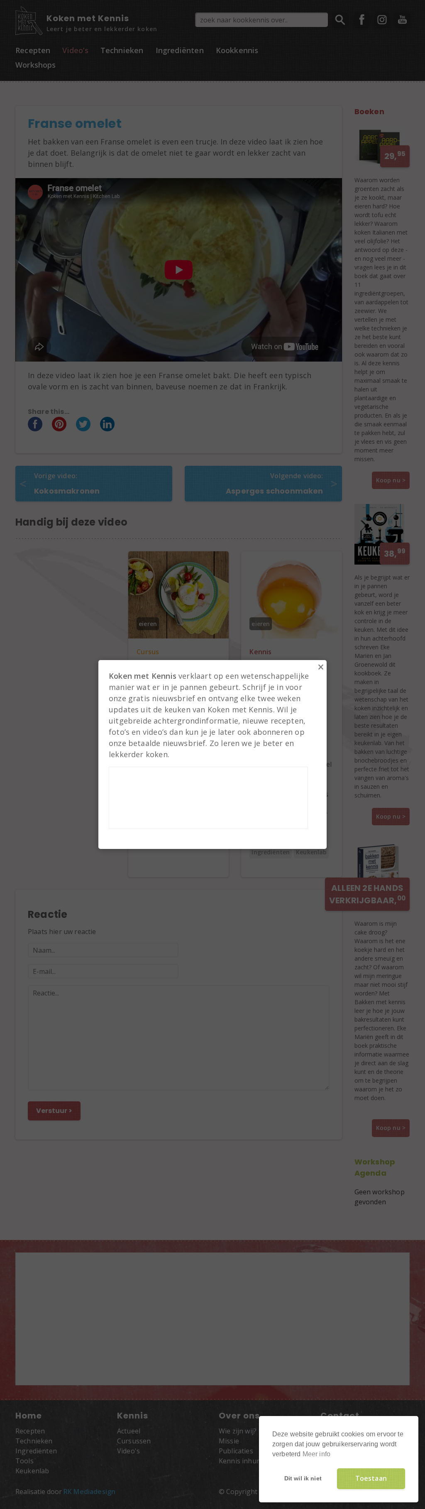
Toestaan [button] (371, 1478)
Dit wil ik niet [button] (303, 1478)
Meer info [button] (316, 1454)
